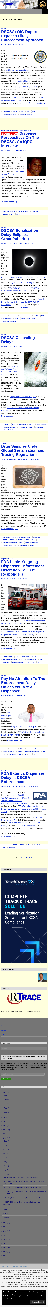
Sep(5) (5, 1153)
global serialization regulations (12, 542)
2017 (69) (5, 1223)
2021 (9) (5, 1126)
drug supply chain (8, 751)
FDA (22, 111)
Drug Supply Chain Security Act (13, 174)
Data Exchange (7, 656)
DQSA (5, 540)
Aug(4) (5, 1157)
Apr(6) (5, 1174)
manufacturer (7, 318)
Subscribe (6, 1079)
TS (22, 98)
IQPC (18, 214)
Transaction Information (17, 823)
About (3, 1034)
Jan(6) (5, 1217)
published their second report (18, 70)
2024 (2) (5, 1121)
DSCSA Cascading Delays (18, 340)
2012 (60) (5, 1243)
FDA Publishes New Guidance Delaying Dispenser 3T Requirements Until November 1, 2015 (23, 809)
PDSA (16, 318)
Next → (29, 857)
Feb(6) (5, 1213)
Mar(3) (5, 1104)
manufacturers (41, 424)
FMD (27, 540)
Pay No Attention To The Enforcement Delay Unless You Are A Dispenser (23, 685)
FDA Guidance (38, 845)
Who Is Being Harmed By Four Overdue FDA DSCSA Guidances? (23, 302)
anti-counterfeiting (9, 211)
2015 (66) (5, 1231)
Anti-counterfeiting (7, 130)
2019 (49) (5, 1134)
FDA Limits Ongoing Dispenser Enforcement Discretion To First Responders (22, 568)
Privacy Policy (5, 1266)
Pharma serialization (9, 427)
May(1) (5, 1095)
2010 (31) (5, 1252)
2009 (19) (5, 1256)
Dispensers (5, 559)
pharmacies (23, 545)
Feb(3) (5, 1108)
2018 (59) (5, 1138)
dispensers (6, 111)
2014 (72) (5, 1235)
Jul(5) (5, 1162)
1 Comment (34, 459)
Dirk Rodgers (19, 44)
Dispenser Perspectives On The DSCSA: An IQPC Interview (20, 139)
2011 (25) (5, 1247)
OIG (33, 111)
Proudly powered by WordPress (20, 1266)
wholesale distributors (10, 430)
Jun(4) (5, 1166)
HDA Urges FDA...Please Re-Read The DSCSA (20, 1177)
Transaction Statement (28, 117)
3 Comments (31, 243)
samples (32, 545)
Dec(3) (5, 1141)
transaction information (10, 117)
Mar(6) (5, 1209)
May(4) (5, 1170)
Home (3, 1026)
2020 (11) (5, 1130)
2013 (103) (6, 1239)
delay (4, 315)
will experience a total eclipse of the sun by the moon (23, 277)
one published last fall (22, 81)
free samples (41, 540)
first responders (31, 659)
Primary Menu (45, 11)
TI (12, 98)
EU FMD (20, 540)
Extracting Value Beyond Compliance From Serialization (24, 1198)
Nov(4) (5, 1145)
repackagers (39, 427)
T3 (20, 754)
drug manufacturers (33, 748)
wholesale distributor (9, 321)
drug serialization (25, 315)
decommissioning (24, 537)
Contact (3, 1030)
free (28, 111)
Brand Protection (20, 130)
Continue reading (37, 103)
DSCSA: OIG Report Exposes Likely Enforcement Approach (22, 36)
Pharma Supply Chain (9, 114)
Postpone (12, 847)
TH (15, 98)
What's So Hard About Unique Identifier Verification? (22, 1187)
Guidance (6, 662)
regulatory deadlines (18, 662)
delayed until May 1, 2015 (26, 87)
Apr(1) (5, 1100)
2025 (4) (5, 1117)
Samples (4, 443)
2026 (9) (5, 1092)
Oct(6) (5, 1149)
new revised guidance (6, 715)
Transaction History (26, 114)
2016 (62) (5, 1227)
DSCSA (3, 29)
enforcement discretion (10, 659)
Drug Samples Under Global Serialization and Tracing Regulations (22, 450)
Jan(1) (5, 1112)
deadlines (6, 424)
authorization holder (9, 537)
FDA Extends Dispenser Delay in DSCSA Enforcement (22, 777)
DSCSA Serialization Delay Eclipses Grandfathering (19, 234)
